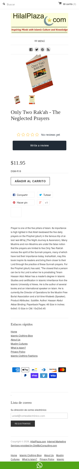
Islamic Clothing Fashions (24, 355)
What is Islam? (18, 347)
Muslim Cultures (19, 343)
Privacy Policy (18, 351)
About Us (15, 339)
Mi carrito (69, 4)
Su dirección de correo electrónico (28, 409)
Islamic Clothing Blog (22, 335)
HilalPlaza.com (38, 441)
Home (14, 331)
